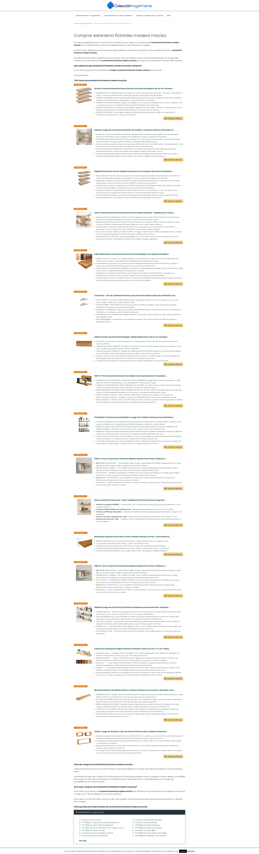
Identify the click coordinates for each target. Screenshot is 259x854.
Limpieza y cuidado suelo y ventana (149, 15)
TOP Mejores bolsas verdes (93, 830)
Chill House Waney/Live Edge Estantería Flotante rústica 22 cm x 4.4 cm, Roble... (132, 649)
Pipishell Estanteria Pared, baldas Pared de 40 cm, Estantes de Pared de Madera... (133, 171)
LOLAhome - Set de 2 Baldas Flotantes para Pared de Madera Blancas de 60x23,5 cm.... (135, 295)
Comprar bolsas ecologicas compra (97, 833)
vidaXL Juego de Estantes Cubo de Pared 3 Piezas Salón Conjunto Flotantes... (131, 731)
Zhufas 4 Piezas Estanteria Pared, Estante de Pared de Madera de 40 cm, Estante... (134, 88)
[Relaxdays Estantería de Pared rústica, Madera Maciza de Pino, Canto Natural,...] (84, 543)
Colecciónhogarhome (83, 23)
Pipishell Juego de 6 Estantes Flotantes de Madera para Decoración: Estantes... (132, 607)
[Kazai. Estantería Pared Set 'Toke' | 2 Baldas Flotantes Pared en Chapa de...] (84, 507)
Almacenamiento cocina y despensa (118, 15)
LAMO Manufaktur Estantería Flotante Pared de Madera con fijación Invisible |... (132, 254)
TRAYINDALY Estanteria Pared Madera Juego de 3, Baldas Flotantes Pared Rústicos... (134, 417)
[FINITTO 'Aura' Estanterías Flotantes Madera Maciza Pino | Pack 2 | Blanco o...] (84, 465)
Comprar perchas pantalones (95, 835)
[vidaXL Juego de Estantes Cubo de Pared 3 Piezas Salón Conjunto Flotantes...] (84, 738)
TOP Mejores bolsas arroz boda (148, 828)
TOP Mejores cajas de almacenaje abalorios (100, 822)
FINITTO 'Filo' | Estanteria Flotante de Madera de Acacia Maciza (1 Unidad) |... (130, 376)
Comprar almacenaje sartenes (148, 820)
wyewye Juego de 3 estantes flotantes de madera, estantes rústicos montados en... (134, 130)
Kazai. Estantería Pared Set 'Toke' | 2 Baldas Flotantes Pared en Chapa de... (130, 500)
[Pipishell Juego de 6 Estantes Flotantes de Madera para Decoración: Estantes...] (84, 614)
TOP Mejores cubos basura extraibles (151, 833)
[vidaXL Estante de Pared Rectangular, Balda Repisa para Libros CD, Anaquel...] (84, 344)
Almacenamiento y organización (88, 15)
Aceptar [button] (183, 851)
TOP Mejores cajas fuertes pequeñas (97, 825)
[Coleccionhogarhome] (129, 5)
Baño (169, 15)
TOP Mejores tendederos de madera (150, 835)
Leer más (191, 851)
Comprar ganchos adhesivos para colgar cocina (103, 828)
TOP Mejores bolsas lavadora (147, 825)
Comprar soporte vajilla (145, 830)
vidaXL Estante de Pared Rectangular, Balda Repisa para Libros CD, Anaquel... (131, 337)
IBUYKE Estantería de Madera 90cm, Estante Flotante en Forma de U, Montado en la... (134, 690)
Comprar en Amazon (174, 118)
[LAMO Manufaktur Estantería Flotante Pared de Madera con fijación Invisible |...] (84, 261)
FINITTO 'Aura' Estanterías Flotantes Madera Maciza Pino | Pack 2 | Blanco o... (130, 458)
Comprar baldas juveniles (146, 822)
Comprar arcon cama (91, 820)
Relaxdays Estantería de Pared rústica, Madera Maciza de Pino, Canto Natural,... (132, 536)
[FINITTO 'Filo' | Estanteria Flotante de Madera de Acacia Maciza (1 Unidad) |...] (84, 383)
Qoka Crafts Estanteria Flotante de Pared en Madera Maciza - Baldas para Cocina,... (134, 213)
